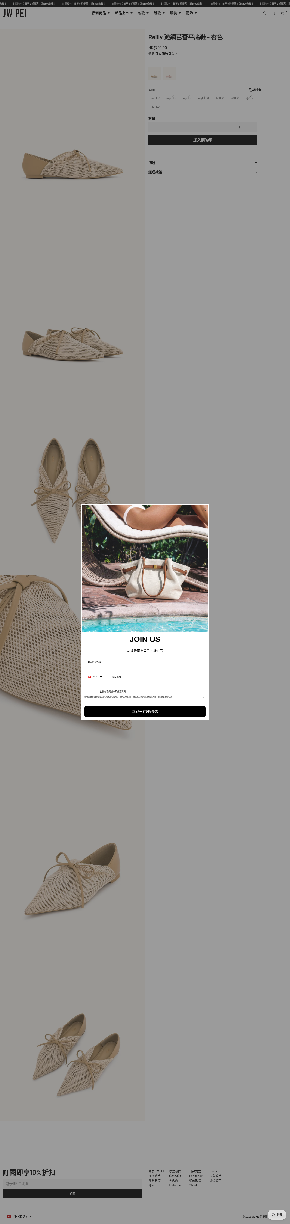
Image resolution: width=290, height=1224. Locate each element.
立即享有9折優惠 (145, 711)
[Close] (204, 509)
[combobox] (94, 677)
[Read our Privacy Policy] (203, 698)
